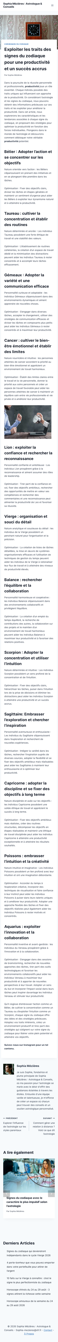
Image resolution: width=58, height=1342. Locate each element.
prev (6, 1193)
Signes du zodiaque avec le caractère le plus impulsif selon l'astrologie (26, 1202)
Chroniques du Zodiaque (16, 44)
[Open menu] (52, 5)
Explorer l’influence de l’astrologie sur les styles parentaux (14, 1124)
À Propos (29, 1333)
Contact (48, 1330)
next (51, 1193)
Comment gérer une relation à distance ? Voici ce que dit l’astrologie (44, 1126)
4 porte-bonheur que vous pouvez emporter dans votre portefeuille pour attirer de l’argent (30, 1266)
